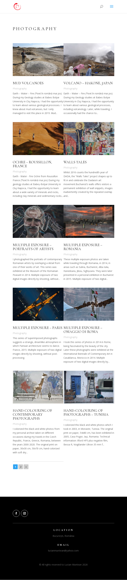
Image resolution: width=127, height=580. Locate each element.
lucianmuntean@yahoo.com (63, 550)
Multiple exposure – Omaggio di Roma (83, 330)
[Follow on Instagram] (24, 513)
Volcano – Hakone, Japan (88, 83)
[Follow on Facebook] (16, 513)
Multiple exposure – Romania (83, 247)
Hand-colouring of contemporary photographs (32, 414)
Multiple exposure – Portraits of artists (33, 247)
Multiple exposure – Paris (37, 328)
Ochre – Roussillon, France (32, 164)
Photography (20, 88)
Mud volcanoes (28, 83)
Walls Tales (75, 162)
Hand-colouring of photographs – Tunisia (86, 412)
